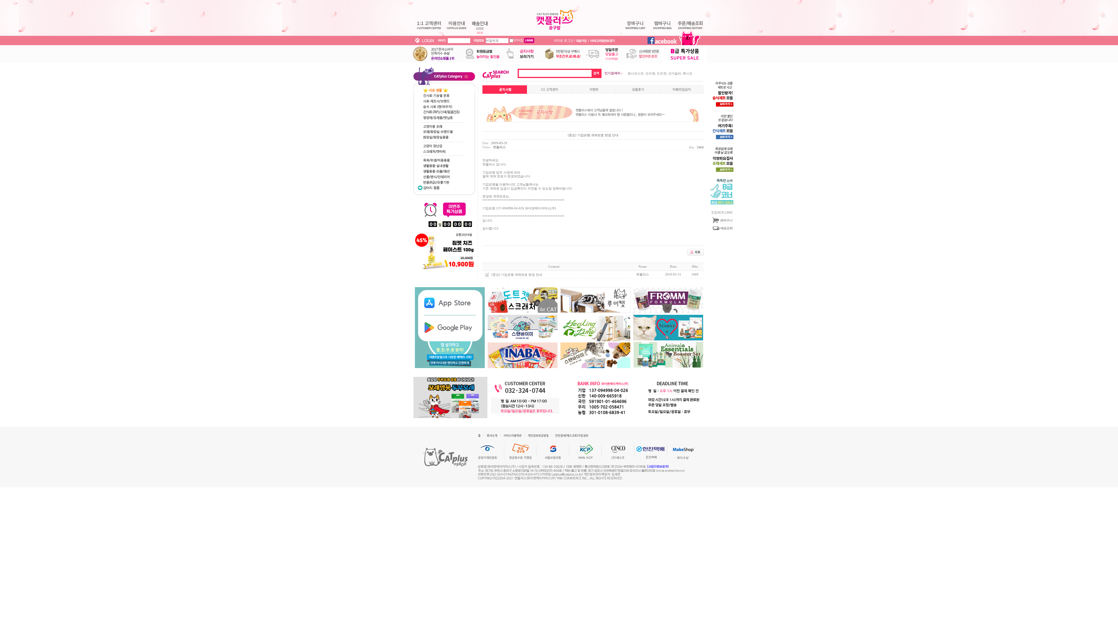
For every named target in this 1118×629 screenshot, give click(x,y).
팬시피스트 (636, 73)
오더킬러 (674, 73)
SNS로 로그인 (564, 40)
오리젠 (650, 73)
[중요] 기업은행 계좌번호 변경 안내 (516, 274)
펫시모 (687, 73)
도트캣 (661, 73)
